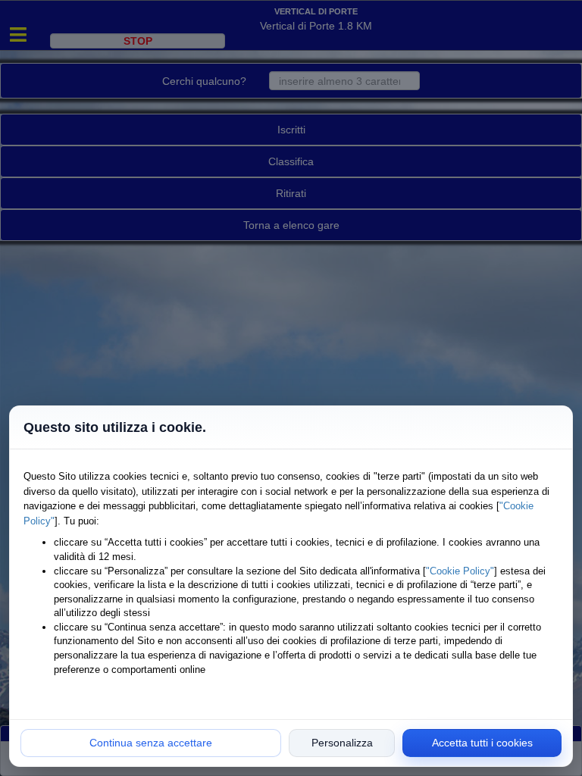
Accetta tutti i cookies (482, 743)
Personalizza (342, 743)
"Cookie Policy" (460, 571)
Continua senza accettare (150, 743)
